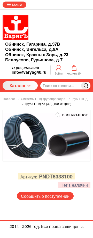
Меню (17, 4)
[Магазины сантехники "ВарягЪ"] (15, 27)
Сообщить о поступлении (45, 196)
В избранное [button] (74, 115)
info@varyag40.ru (29, 72)
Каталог (18, 85)
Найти (85, 85)
